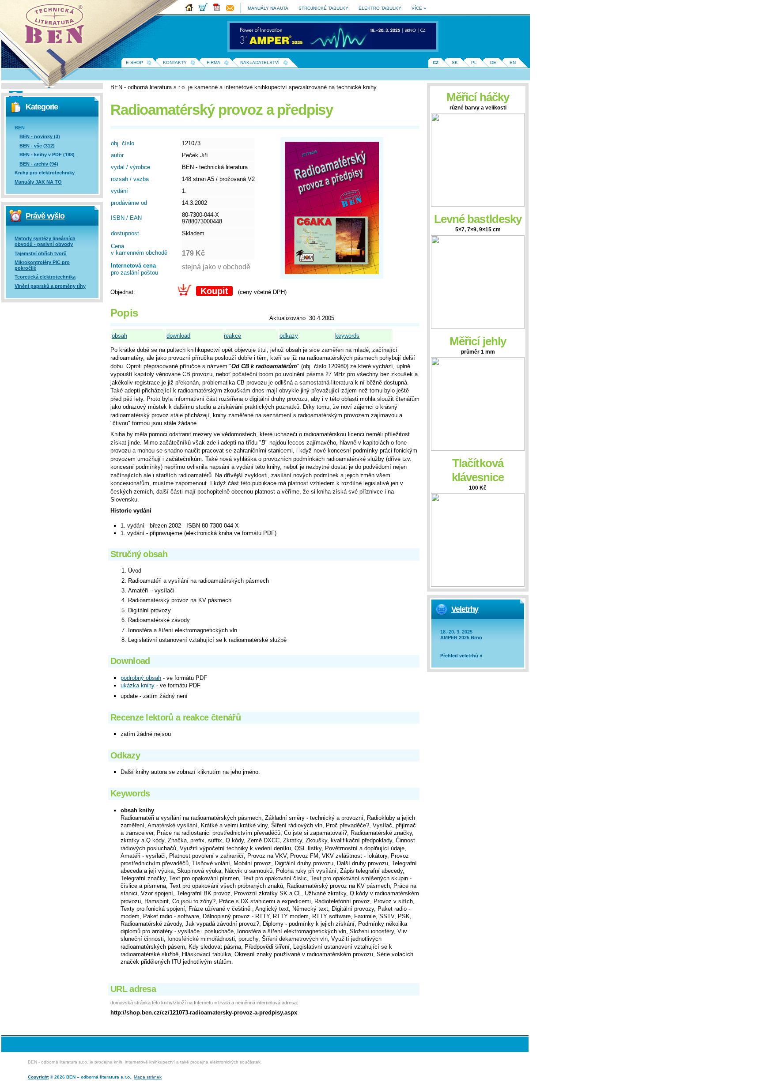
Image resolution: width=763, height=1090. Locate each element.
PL (474, 62)
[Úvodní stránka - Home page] (191, 9)
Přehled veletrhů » (461, 655)
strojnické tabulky (323, 8)
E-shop (134, 62)
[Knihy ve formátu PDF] (219, 9)
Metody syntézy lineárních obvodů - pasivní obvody (45, 241)
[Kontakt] (232, 9)
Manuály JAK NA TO (38, 182)
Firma (213, 62)
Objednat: (122, 292)
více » (419, 8)
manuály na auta (268, 8)
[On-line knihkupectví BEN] (205, 9)
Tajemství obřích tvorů (41, 253)
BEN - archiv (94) (38, 163)
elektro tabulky (380, 8)
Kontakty (175, 62)
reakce (232, 335)
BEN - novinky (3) (39, 136)
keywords (347, 335)
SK (455, 62)
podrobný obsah (141, 678)
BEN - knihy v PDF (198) (47, 154)
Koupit (214, 291)
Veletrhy (464, 609)
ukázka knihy (138, 685)
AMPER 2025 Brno (461, 637)
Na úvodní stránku (57, 26)
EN (513, 62)
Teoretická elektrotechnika (45, 276)
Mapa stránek (148, 1077)
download (178, 335)
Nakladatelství (260, 62)
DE (493, 62)
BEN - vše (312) (37, 145)
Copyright (38, 1077)
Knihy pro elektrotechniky (45, 172)
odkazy (289, 335)
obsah (119, 335)
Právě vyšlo (45, 215)
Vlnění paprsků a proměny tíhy (50, 286)
